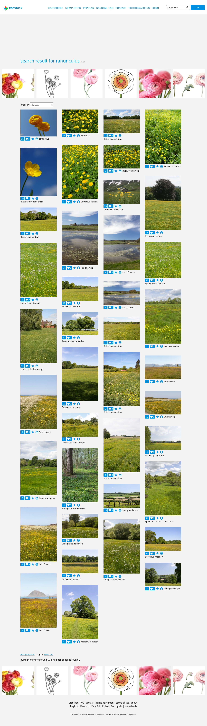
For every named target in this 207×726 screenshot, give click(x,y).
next (46, 654)
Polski (105, 706)
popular (88, 8)
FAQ (111, 8)
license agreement (104, 702)
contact (120, 8)
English (74, 706)
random (101, 8)
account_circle (37, 139)
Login (155, 8)
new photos (73, 8)
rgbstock (15, 8)
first (22, 654)
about (134, 702)
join (198, 7)
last (51, 654)
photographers (139, 8)
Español (95, 706)
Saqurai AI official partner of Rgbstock (120, 714)
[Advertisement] (103, 35)
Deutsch (84, 706)
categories (55, 8)
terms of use (122, 702)
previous (29, 654)
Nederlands (131, 706)
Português (116, 706)
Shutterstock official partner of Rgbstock (87, 714)
